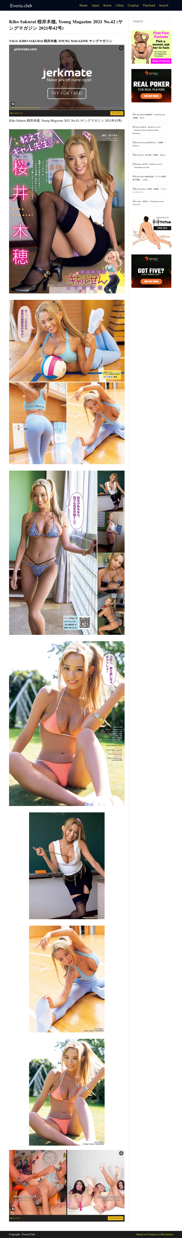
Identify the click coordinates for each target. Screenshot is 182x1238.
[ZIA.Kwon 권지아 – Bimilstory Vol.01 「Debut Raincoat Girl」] (151, 165)
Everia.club (21, 5)
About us (141, 1234)
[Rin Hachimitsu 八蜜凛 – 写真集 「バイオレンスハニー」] (151, 190)
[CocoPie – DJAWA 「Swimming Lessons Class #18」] (151, 202)
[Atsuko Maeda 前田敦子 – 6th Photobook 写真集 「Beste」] (151, 116)
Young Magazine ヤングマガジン (85, 40)
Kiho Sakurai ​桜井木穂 (38, 40)
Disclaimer (167, 1234)
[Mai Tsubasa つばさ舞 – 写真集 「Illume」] (150, 155)
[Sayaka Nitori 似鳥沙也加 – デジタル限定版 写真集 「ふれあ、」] (151, 178)
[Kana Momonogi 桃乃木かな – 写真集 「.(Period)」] (151, 144)
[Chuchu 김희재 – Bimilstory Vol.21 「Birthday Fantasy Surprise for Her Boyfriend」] (151, 130)
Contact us (153, 1234)
